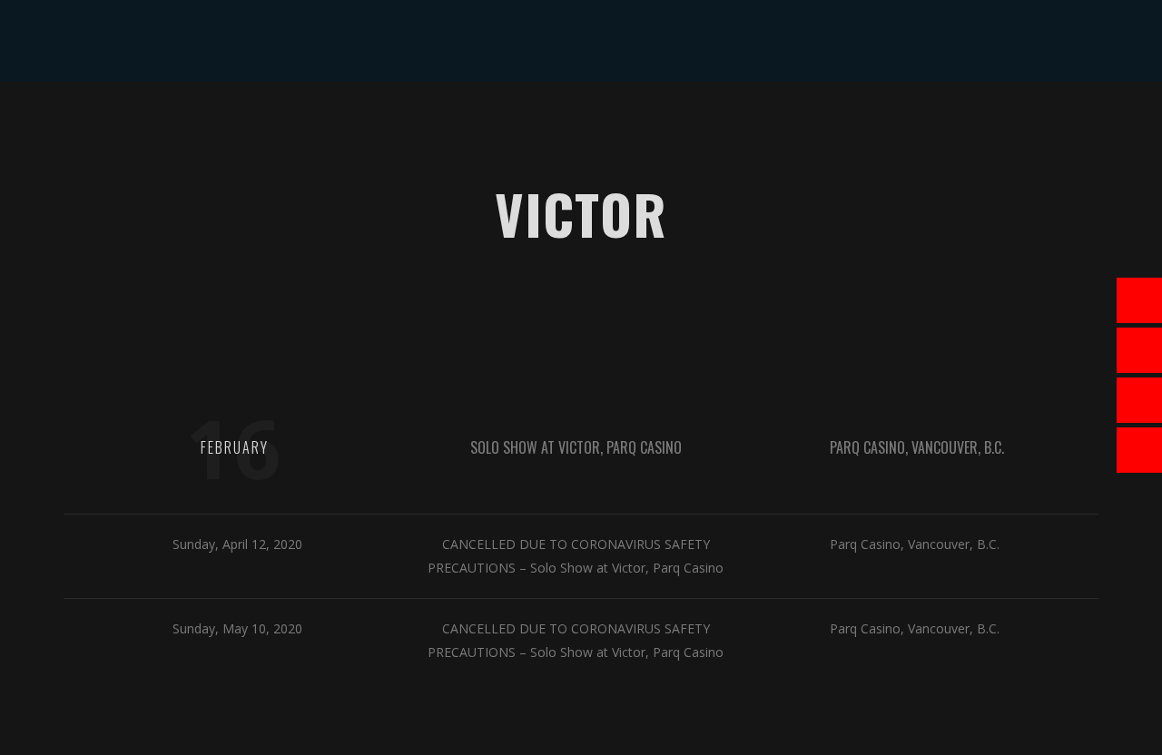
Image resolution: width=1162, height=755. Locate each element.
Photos (595, 122)
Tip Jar (734, 122)
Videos (518, 122)
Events (376, 122)
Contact (815, 122)
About (302, 122)
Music (447, 122)
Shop (667, 122)
